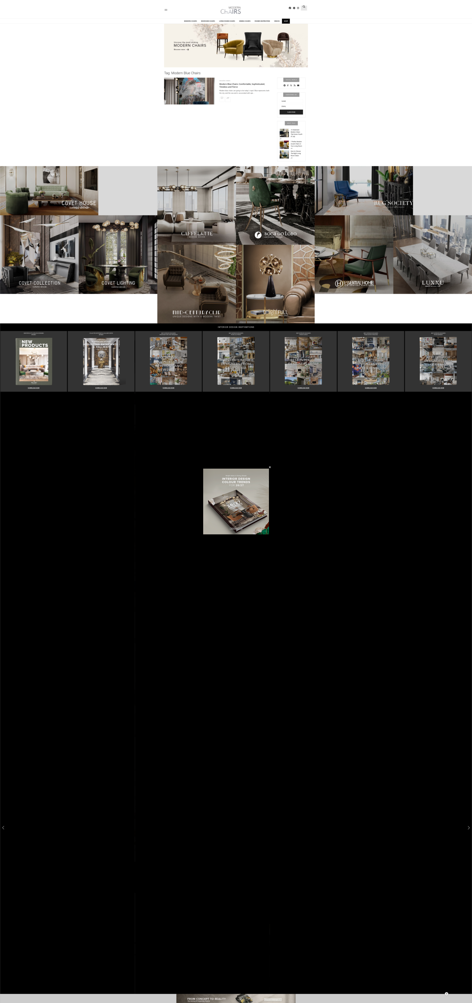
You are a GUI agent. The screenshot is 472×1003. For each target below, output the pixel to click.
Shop (286, 21)
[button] (469, 827)
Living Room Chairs (227, 21)
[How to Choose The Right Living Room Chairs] (285, 154)
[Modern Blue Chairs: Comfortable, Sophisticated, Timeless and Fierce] (190, 97)
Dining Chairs (245, 21)
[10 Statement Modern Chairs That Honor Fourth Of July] (285, 133)
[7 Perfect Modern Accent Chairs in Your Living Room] (285, 144)
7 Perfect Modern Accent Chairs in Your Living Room (296, 144)
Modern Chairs (190, 21)
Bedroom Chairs (208, 21)
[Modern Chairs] (229, 10)
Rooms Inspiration (262, 21)
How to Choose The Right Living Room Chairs (296, 153)
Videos (277, 21)
